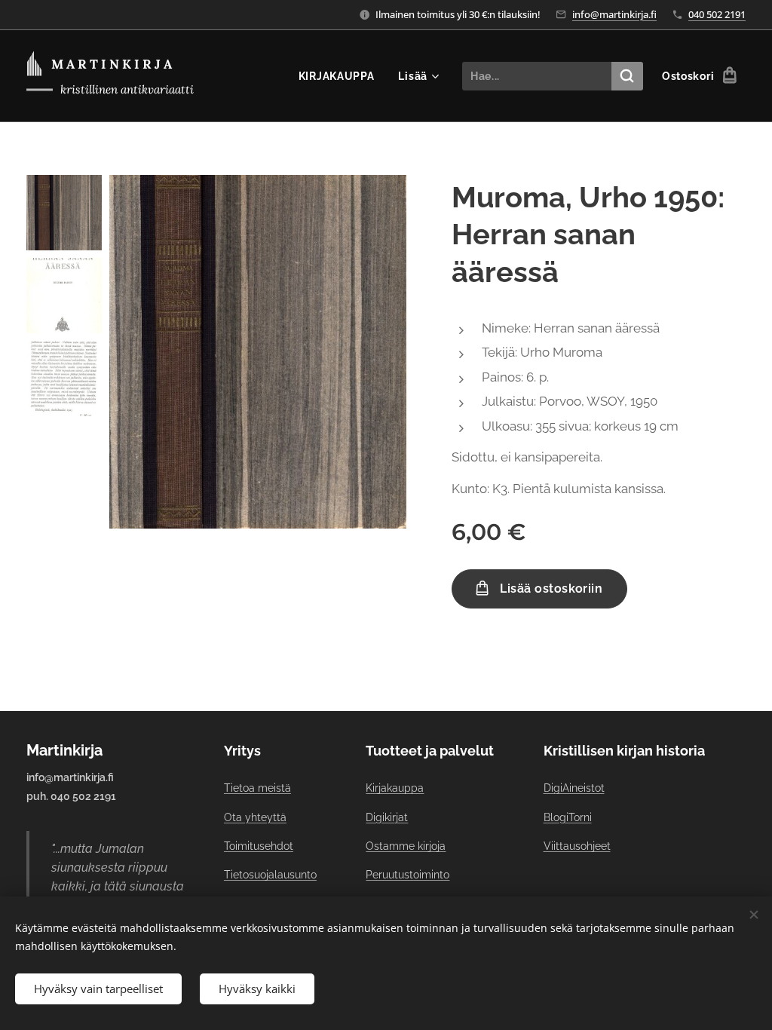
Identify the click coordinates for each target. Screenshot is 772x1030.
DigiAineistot (574, 788)
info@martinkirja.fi (614, 14)
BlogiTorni (568, 817)
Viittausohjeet (577, 846)
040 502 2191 (717, 14)
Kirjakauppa (395, 788)
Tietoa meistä (257, 788)
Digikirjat (387, 817)
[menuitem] (341, 76)
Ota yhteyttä (255, 817)
